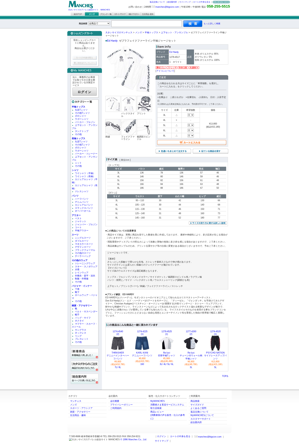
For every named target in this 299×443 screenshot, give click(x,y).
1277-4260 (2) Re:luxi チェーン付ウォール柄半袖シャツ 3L (191, 349)
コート (78, 227)
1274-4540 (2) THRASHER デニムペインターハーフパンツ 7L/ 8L (118, 349)
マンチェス (75, 401)
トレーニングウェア (85, 263)
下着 (77, 289)
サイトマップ (185, 2)
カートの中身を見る (201, 2)
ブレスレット (81, 339)
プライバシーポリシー (121, 404)
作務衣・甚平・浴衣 (85, 275)
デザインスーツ (83, 247)
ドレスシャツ (81, 191)
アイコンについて (165, 71)
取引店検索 (156, 408)
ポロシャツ (80, 116)
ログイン (85, 92)
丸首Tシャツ (81, 110)
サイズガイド (197, 404)
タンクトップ (81, 131)
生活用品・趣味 (78, 415)
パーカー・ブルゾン (85, 122)
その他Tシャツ (82, 113)
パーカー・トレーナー (86, 153)
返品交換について (157, 2)
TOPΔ (225, 376)
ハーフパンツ (81, 199)
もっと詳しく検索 (212, 23)
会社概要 (114, 401)
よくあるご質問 (198, 408)
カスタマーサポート (201, 419)
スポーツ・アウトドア (81, 408)
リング (78, 336)
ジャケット (80, 221)
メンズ (138, 32)
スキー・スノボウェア (86, 266)
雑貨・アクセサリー (80, 411)
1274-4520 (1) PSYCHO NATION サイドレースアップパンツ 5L (215, 349)
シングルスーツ (83, 237)
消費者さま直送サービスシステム (167, 404)
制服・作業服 (81, 278)
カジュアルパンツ (84, 205)
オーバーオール (83, 211)
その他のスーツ (83, 253)
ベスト (78, 218)
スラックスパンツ (84, 208)
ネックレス (80, 333)
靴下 (77, 292)
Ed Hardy (112, 40)
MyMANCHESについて (202, 415)
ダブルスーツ (81, 241)
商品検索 (195, 401)
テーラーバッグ (83, 256)
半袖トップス (151, 32)
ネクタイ (79, 320)
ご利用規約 (115, 408)
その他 (78, 134)
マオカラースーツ (84, 244)
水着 (77, 269)
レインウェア (81, 272)
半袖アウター (81, 230)
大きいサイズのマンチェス (118, 32)
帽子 (77, 314)
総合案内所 (172, 2)
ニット (78, 163)
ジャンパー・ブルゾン (86, 224)
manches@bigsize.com (167, 7)
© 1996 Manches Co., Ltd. (133, 439)
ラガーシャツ (81, 119)
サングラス (80, 330)
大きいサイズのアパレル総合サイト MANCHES (89, 10)
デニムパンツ (81, 202)
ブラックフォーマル (85, 250)
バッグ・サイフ (83, 317)
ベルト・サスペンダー (86, 311)
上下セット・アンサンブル (174, 32)
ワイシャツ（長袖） (85, 176)
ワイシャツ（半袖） (85, 173)
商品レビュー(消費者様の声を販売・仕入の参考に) (167, 415)
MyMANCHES (157, 401)
